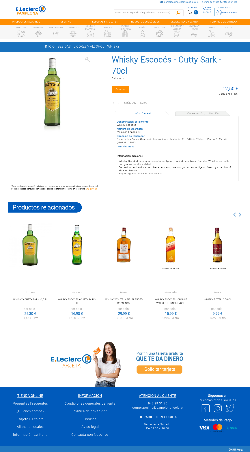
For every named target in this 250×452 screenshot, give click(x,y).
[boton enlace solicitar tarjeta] (184, 363)
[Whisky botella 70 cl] (217, 245)
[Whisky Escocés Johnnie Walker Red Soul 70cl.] (170, 245)
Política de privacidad (90, 411)
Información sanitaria (30, 434)
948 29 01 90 (91, 189)
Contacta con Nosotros (90, 434)
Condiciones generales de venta (90, 403)
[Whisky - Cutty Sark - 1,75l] (30, 245)
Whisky (113, 46)
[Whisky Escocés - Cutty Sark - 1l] (77, 245)
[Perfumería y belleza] (177, 33)
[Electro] (229, 33)
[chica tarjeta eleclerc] (65, 363)
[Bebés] (142, 33)
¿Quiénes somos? (30, 411)
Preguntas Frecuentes (30, 403)
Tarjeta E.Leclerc (30, 419)
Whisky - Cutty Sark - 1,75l (30, 299)
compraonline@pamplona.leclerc (181, 2)
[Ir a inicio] (30, 11)
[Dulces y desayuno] (90, 33)
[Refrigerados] (55, 33)
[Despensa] (38, 33)
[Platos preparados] (125, 33)
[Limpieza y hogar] (194, 33)
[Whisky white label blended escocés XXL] (124, 245)
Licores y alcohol (89, 46)
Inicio (50, 46)
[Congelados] (73, 33)
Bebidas (64, 46)
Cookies (90, 419)
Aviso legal (90, 427)
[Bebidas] (107, 33)
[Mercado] (21, 33)
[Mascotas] (159, 33)
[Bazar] (211, 33)
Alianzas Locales (30, 427)
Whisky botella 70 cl (217, 299)
